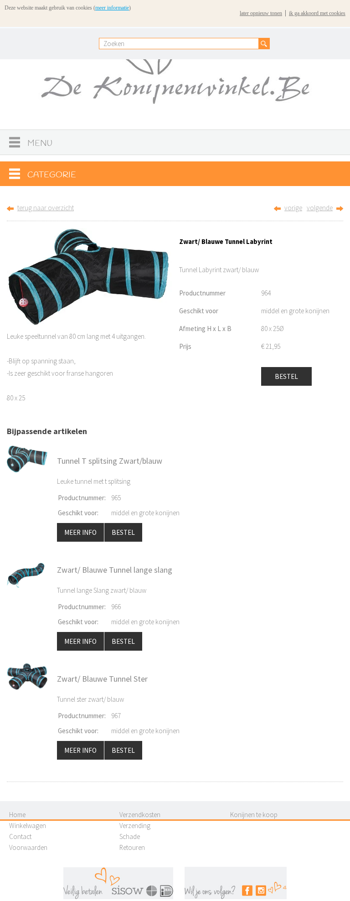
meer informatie (112, 8)
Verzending (134, 825)
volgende (320, 207)
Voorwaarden (28, 847)
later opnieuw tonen (261, 13)
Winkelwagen (27, 825)
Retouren (132, 847)
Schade (129, 836)
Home (17, 814)
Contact (20, 836)
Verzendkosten (139, 814)
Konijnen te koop (254, 814)
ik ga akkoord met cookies (317, 13)
